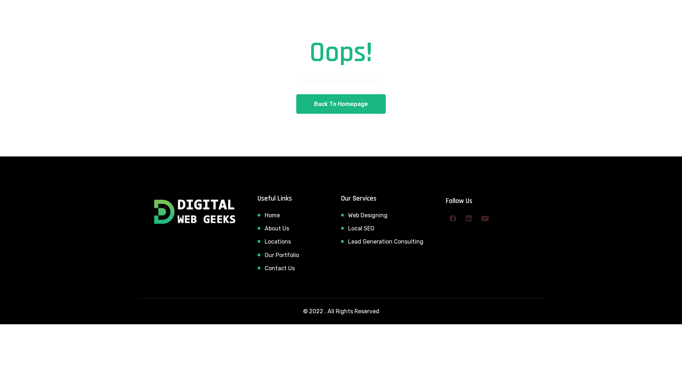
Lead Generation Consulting (385, 241)
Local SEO (361, 228)
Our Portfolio (282, 255)
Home (272, 215)
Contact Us (280, 268)
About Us (277, 228)
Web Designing (368, 215)
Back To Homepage (341, 104)
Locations (278, 241)
